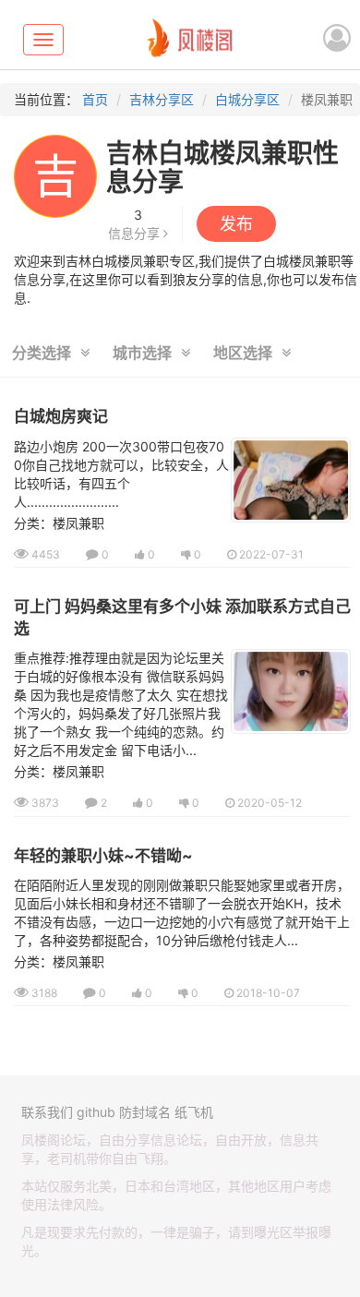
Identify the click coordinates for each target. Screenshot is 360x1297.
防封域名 (145, 1112)
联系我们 (47, 1112)
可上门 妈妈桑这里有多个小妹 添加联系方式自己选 (182, 617)
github (96, 1112)
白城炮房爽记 (61, 416)
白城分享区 (247, 99)
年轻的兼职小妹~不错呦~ (103, 856)
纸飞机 (193, 1112)
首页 (95, 99)
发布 (236, 224)
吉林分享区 (161, 99)
